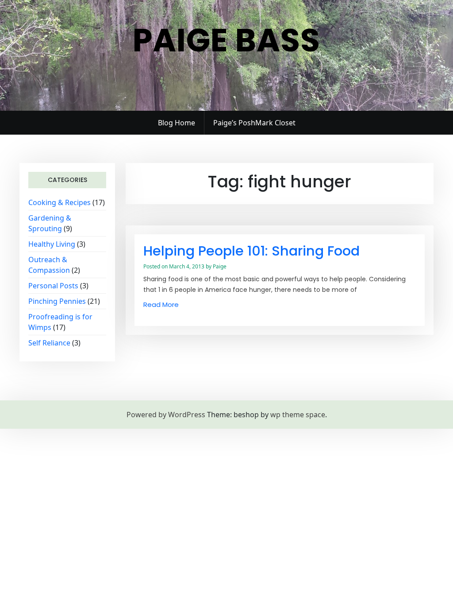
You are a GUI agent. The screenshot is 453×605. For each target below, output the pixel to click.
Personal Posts (53, 286)
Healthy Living (51, 244)
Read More (161, 304)
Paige (219, 266)
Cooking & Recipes (59, 202)
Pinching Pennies (57, 301)
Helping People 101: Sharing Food (251, 250)
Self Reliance (49, 343)
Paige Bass (226, 40)
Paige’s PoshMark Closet (254, 123)
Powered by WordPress (166, 414)
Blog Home (176, 123)
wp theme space (297, 414)
